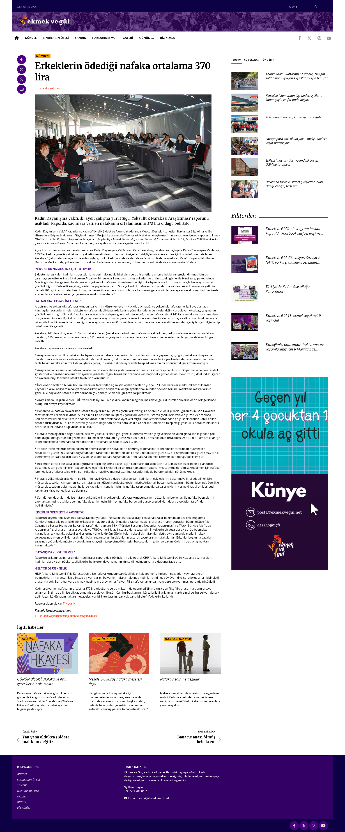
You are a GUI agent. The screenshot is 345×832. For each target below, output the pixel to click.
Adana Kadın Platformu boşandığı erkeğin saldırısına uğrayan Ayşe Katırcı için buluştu (297, 76)
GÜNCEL (31, 38)
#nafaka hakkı (88, 616)
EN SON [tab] (237, 59)
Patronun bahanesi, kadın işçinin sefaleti (294, 117)
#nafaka (75, 616)
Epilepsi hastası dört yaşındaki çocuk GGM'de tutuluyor (292, 162)
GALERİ (128, 38)
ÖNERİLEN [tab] (268, 59)
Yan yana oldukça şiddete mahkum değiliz (46, 739)
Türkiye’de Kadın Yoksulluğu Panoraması (288, 289)
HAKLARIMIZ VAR (104, 38)
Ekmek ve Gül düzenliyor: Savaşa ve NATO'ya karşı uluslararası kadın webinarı (293, 262)
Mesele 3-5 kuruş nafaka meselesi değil (115, 681)
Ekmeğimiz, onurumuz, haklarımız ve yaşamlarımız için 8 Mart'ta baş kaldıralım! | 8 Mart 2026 (295, 349)
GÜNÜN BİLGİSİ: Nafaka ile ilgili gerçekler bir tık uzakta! (41, 681)
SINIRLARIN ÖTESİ (56, 38)
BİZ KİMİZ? (167, 38)
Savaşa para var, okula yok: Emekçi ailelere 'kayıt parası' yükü (296, 141)
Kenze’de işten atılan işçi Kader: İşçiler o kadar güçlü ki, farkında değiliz (294, 97)
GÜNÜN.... (146, 38)
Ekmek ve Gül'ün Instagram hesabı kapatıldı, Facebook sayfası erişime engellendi (293, 233)
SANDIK (80, 38)
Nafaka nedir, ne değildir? (180, 679)
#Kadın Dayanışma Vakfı (55, 616)
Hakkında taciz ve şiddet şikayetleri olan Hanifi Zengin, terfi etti (294, 184)
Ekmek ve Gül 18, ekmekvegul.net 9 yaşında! (293, 318)
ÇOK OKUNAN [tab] (251, 59)
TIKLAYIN (69, 603)
